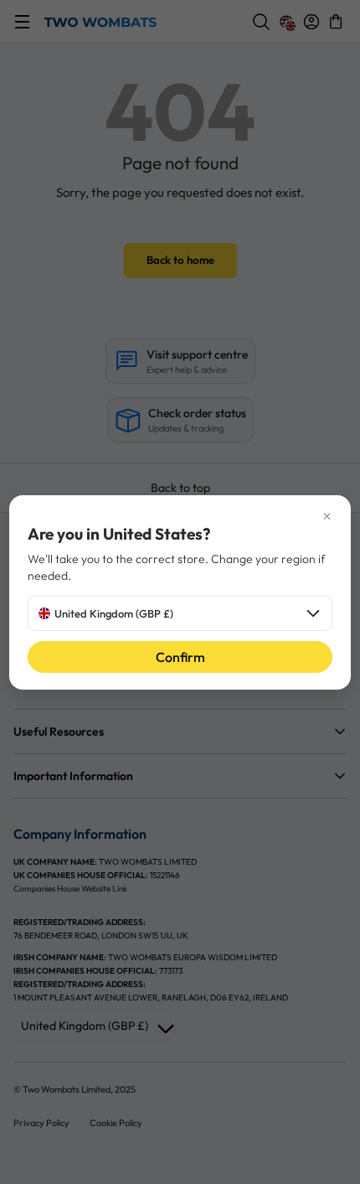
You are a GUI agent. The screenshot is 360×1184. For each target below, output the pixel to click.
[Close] (180, 517)
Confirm (180, 657)
